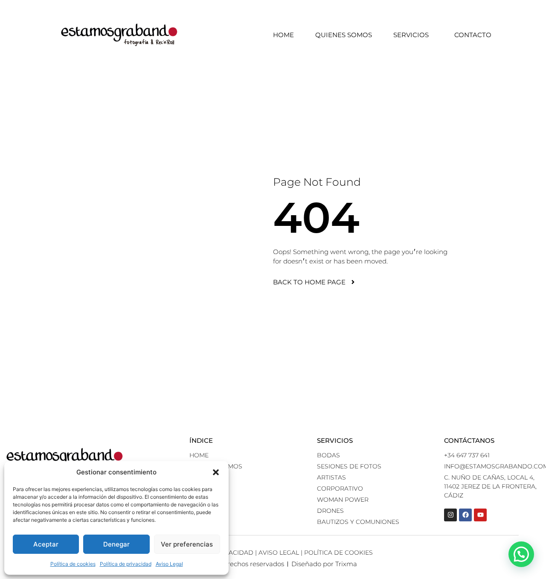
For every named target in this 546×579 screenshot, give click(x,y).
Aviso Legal (169, 564)
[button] (216, 472)
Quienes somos (343, 35)
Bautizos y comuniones (358, 522)
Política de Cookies (338, 552)
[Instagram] (450, 515)
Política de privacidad (125, 564)
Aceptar (45, 544)
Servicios (411, 35)
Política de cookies (73, 564)
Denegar (116, 544)
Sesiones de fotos (349, 466)
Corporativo (340, 488)
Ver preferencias (187, 544)
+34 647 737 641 (467, 455)
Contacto (472, 35)
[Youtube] (480, 515)
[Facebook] (465, 515)
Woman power (343, 499)
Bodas (328, 455)
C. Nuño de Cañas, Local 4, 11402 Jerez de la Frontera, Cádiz (490, 486)
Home (283, 35)
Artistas (331, 477)
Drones (330, 511)
